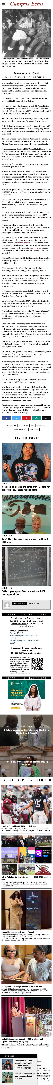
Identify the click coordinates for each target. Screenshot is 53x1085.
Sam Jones (34, 429)
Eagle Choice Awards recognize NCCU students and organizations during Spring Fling (22, 1040)
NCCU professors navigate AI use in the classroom (21, 986)
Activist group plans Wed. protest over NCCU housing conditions (23, 593)
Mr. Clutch (23, 426)
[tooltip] (6, 418)
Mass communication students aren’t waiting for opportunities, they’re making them (26, 488)
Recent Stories (36, 77)
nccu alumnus (43, 426)
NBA (32, 426)
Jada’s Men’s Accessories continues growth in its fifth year (25, 540)
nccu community (20, 429)
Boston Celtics (10, 426)
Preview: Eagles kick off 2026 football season (19, 826)
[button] (38, 1063)
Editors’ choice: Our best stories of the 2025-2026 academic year (26, 878)
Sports (45, 77)
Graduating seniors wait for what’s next (17, 932)
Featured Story (24, 77)
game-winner (24, 243)
